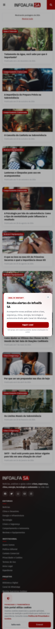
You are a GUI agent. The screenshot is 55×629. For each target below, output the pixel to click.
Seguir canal (27, 325)
